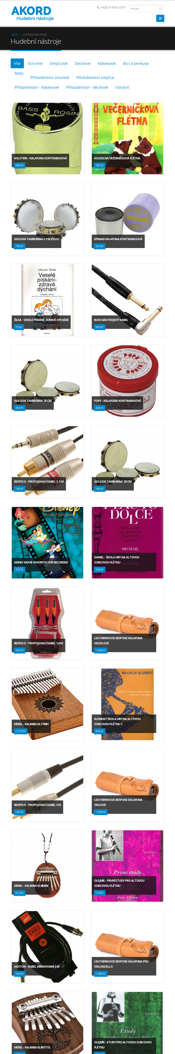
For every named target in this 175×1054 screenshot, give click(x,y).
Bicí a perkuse (136, 63)
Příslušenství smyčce (95, 77)
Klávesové (107, 63)
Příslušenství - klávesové (37, 87)
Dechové (82, 63)
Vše (17, 63)
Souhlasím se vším (59, 1042)
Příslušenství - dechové (87, 87)
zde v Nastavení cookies (120, 1031)
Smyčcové (59, 63)
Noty (19, 73)
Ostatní (122, 87)
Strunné (35, 63)
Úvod (15, 34)
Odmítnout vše (115, 1042)
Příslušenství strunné (49, 77)
